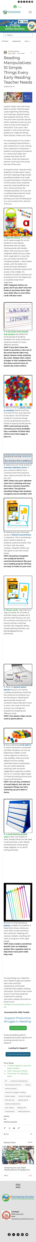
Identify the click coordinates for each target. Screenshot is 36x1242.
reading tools (21, 1107)
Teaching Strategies (10, 1122)
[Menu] (18, 1185)
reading (27, 1085)
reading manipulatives (12, 1104)
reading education (24, 1111)
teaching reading (11, 1088)
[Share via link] (19, 1128)
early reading (9, 1107)
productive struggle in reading (15, 1092)
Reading (6, 1116)
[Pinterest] (29, 2)
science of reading (25, 1096)
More (27, 41)
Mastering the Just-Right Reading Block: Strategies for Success (16, 1169)
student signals (10, 1096)
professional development (19, 1081)
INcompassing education (13, 1085)
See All (30, 1142)
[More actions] (31, 52)
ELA (5, 1119)
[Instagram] (21, 2)
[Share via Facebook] (5, 1128)
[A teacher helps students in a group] (18, 1155)
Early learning (9, 1100)
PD (6, 1081)
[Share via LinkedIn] (14, 1128)
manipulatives (9, 1111)
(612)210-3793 (19, 1214)
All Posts (5, 41)
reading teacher (23, 1100)
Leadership (16, 41)
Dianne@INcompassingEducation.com (22, 1218)
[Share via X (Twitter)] (9, 1128)
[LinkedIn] (27, 2)
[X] (24, 2)
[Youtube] (32, 2)
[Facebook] (19, 2)
